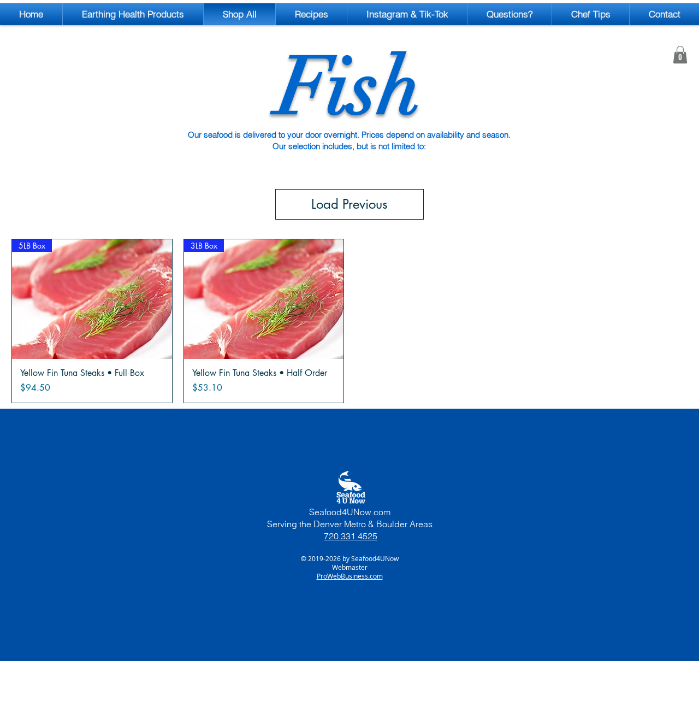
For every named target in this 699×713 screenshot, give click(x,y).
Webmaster (350, 567)
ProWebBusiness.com (350, 575)
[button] (680, 54)
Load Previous (349, 204)
